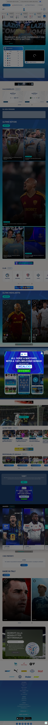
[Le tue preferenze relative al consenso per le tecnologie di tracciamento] (46, 723)
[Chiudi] (42, 353)
